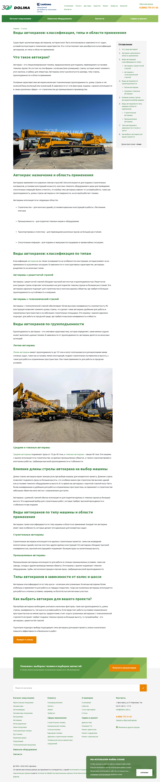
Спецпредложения (55, 703)
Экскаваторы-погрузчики (23, 713)
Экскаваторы (18, 706)
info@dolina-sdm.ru (123, 710)
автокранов (33, 261)
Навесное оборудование (25, 749)
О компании (68, 6)
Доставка (87, 6)
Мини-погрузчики (20, 727)
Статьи (84, 713)
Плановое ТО (87, 726)
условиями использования (100, 775)
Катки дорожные (19, 724)
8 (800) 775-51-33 (148, 7)
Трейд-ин (114, 6)
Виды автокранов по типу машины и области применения (132, 106)
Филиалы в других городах (129, 727)
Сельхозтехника (54, 730)
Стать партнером (88, 710)
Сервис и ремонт (90, 718)
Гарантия (96, 6)
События (85, 706)
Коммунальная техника (56, 726)
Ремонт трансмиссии (90, 737)
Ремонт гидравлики (89, 733)
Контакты (68, 9)
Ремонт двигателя (89, 730)
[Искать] (143, 687)
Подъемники (18, 741)
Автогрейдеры (19, 710)
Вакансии (123, 6)
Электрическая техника (22, 731)
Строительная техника (56, 722)
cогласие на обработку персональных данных (55, 773)
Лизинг (105, 6)
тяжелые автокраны (75, 454)
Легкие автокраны (21, 352)
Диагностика (87, 722)
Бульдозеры (18, 717)
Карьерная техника (55, 733)
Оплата (78, 6)
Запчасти (17, 754)
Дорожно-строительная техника (60, 737)
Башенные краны (19, 738)
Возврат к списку (25, 640)
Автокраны (17, 720)
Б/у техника (17, 734)
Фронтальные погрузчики (23, 703)
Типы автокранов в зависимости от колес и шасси (131, 127)
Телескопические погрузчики (24, 745)
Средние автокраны (22, 454)
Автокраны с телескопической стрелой (131, 74)
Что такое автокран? (130, 49)
